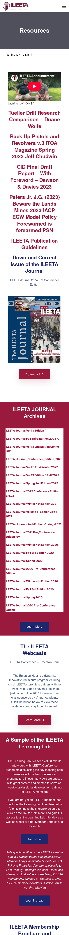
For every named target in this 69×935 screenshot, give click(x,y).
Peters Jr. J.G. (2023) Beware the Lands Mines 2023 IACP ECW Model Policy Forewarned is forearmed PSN (34, 213)
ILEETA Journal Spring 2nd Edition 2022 (32, 483)
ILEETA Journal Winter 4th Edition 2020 (32, 544)
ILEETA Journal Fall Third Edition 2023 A (32, 438)
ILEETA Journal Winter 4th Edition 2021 (31, 503)
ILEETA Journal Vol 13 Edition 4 (26, 430)
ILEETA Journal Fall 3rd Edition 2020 (30, 552)
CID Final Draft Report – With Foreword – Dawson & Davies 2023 (34, 176)
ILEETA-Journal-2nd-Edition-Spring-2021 (33, 524)
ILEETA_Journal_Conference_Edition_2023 (34, 459)
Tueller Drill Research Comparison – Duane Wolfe (34, 119)
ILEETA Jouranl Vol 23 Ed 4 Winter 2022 (32, 467)
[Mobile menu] (64, 6)
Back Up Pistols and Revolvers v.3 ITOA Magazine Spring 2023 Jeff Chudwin (34, 146)
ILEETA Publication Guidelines (34, 244)
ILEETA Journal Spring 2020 (24, 561)
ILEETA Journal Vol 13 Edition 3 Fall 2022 (32, 475)
